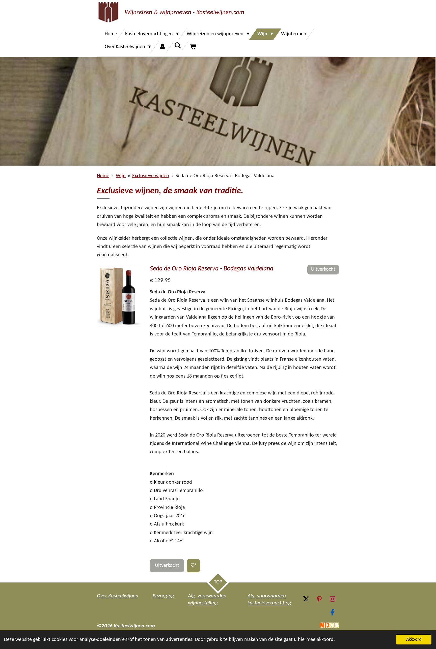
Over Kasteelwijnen (117, 596)
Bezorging (163, 596)
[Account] (162, 47)
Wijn (121, 175)
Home (103, 175)
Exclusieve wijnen (150, 175)
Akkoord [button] (413, 639)
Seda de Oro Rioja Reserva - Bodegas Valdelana (225, 175)
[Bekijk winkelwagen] (192, 47)
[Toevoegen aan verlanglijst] (193, 565)
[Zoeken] (177, 45)
